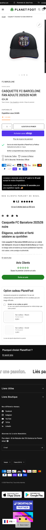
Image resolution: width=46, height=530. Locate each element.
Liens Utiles (8, 388)
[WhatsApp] (12, 215)
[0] (42, 9)
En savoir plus (7, 355)
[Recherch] (39, 9)
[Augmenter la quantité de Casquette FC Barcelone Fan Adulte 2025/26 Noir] (10, 126)
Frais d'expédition (14, 102)
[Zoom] (39, 24)
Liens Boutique (9, 396)
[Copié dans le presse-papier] (17, 215)
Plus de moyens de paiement (23, 139)
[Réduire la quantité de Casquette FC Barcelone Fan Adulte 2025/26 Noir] (3, 126)
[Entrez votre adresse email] (42, 448)
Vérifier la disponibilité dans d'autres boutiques (21, 151)
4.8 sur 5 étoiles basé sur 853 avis (23, 206)
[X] (8, 215)
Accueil (4, 17)
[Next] (27, 75)
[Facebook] (3, 215)
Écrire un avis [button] (23, 277)
